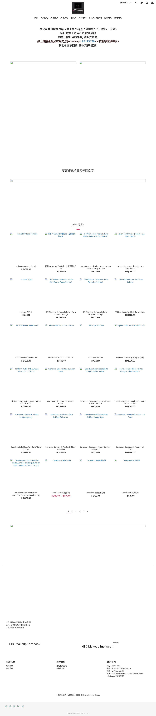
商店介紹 (44, 17)
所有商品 (54, 17)
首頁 (36, 17)
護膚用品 (118, 17)
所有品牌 (64, 17)
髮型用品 (108, 17)
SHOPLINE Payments (82, 713)
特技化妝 (82, 17)
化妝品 (73, 17)
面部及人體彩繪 (95, 17)
